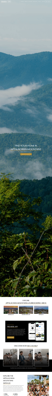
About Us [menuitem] (39, 1)
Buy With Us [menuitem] (22, 1)
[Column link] (10, 357)
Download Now (10, 337)
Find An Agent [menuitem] (30, 1)
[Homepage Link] (6, 1)
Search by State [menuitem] (35, 1)
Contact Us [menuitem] (43, 1)
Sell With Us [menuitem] (26, 1)
